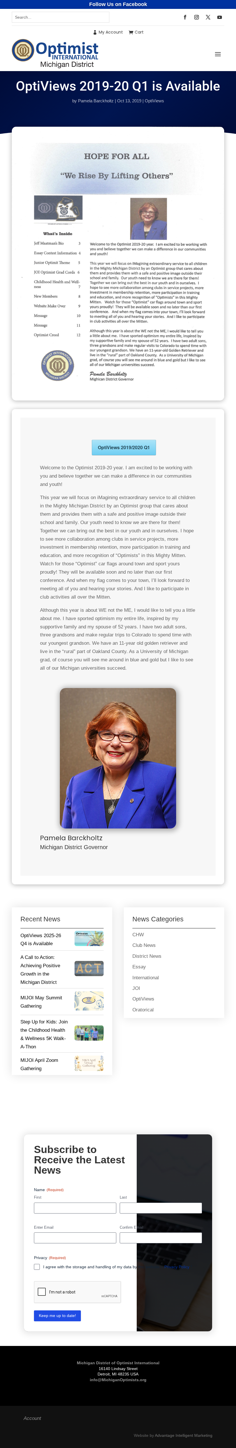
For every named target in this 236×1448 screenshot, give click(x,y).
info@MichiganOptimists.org (118, 1379)
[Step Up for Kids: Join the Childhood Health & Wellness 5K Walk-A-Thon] (89, 1034)
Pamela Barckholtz (96, 100)
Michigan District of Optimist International (118, 1363)
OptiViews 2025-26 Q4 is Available (40, 940)
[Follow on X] (208, 17)
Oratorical (143, 1010)
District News (146, 956)
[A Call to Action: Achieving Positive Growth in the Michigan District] (89, 970)
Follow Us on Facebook (118, 4)
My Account (111, 32)
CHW (138, 934)
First (37, 1197)
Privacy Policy (176, 1267)
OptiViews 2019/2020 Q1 (124, 447)
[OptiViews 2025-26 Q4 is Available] (89, 940)
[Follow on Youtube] (219, 17)
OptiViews (154, 100)
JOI (136, 988)
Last (123, 1197)
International (145, 977)
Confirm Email (131, 1227)
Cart (139, 32)
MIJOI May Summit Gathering (41, 1002)
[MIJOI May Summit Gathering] (89, 1002)
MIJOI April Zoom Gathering (39, 1064)
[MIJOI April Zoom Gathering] (89, 1065)
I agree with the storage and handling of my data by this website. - (117, 1267)
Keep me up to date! (57, 1315)
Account (32, 1418)
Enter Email (44, 1227)
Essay (139, 967)
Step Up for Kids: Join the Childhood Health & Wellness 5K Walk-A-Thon (44, 1034)
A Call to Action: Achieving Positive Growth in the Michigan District (40, 970)
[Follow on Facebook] (185, 17)
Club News (144, 945)
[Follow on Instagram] (196, 17)
